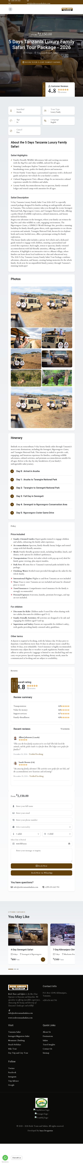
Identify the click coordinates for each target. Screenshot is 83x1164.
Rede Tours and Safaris (16, 994)
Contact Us (47, 1049)
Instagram (12, 1076)
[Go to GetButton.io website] (5, 1161)
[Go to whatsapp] (5, 1157)
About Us (47, 1032)
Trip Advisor (13, 1081)
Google (11, 1085)
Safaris (45, 1040)
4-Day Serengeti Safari (22, 949)
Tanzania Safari (14, 1032)
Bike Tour (12, 1049)
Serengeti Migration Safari (18, 1036)
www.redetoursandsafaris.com (20, 1018)
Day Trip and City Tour (18, 1053)
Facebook (12, 1072)
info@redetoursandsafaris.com (20, 1013)
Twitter (11, 1068)
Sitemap (46, 1053)
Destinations (48, 1036)
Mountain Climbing (16, 1040)
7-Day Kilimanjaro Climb (64, 949)
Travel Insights (49, 1044)
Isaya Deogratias (46, 1130)
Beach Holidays (14, 1044)
